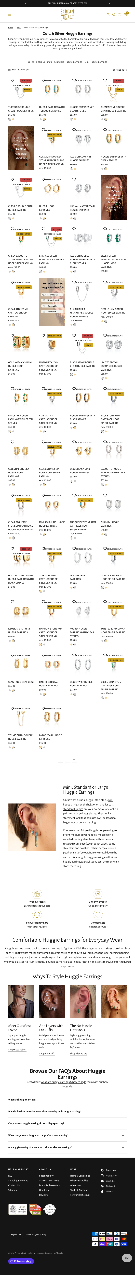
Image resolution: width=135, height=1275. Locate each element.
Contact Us (14, 1185)
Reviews (43, 1195)
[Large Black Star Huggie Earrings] (83, 451)
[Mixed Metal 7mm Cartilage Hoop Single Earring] (52, 344)
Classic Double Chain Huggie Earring (20, 208)
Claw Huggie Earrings (21, 682)
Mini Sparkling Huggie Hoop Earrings (52, 524)
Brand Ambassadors (49, 1185)
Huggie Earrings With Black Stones (82, 417)
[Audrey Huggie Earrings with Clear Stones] (83, 611)
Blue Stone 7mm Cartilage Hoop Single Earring (110, 419)
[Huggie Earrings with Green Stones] (114, 139)
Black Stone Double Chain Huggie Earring (82, 364)
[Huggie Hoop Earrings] (52, 188)
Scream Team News (49, 1180)
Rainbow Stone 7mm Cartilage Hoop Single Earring (51, 632)
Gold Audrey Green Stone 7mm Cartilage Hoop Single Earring (51, 160)
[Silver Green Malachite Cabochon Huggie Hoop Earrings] (114, 238)
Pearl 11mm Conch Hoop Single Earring (113, 311)
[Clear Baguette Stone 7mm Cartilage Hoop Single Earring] (21, 504)
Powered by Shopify (54, 1253)
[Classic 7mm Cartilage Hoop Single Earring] (52, 398)
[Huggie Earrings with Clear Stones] (83, 89)
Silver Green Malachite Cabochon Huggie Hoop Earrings (113, 261)
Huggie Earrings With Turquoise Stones (52, 109)
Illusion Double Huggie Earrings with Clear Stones (82, 259)
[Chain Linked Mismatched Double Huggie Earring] (83, 291)
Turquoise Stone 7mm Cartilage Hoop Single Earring (83, 525)
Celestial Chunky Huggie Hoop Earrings (18, 472)
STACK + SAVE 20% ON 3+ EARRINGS (84, 3)
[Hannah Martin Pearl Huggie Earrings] (83, 188)
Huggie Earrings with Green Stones (113, 158)
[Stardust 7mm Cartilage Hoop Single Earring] (52, 557)
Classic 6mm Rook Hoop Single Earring (113, 577)
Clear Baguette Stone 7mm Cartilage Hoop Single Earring (20, 525)
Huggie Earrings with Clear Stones (82, 109)
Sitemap (12, 1190)
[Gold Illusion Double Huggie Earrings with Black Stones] (21, 557)
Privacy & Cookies (79, 1180)
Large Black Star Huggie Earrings (80, 470)
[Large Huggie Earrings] (83, 557)
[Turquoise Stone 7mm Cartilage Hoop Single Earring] (83, 504)
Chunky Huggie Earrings (110, 524)
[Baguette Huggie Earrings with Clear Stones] (114, 451)
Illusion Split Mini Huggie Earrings (19, 630)
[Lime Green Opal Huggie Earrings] (52, 664)
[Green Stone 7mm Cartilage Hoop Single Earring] (114, 664)
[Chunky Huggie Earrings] (114, 504)
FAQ (10, 1176)
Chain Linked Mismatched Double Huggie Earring (81, 312)
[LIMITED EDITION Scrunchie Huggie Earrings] (114, 344)
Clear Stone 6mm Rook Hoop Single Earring (49, 472)
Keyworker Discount (80, 1195)
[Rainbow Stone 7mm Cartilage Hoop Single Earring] (52, 611)
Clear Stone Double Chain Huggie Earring (113, 109)
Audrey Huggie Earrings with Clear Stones (82, 632)
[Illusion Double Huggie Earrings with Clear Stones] (83, 238)
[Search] (114, 14)
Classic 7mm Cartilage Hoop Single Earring (48, 419)
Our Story (44, 1190)
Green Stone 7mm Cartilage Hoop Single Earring (111, 685)
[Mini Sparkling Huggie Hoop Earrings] (52, 504)
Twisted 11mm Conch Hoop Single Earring (113, 630)
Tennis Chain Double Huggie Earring (20, 737)
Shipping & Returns (18, 1180)
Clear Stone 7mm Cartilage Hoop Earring (18, 312)
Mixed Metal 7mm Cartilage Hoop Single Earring (48, 366)
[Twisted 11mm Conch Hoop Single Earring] (114, 611)
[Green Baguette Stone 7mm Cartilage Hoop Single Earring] (21, 238)
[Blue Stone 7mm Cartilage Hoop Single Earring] (114, 398)
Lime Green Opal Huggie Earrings (49, 684)
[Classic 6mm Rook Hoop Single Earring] (114, 557)
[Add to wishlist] (12, 80)
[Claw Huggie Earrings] (21, 664)
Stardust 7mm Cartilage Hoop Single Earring (48, 579)
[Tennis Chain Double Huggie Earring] (21, 717)
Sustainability (46, 1176)
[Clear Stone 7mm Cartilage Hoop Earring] (21, 291)
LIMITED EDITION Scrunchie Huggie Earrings (111, 366)
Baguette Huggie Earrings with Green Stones (20, 419)
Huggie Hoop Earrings (46, 208)
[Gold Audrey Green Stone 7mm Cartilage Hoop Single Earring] (52, 139)
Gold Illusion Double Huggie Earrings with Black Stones (21, 579)
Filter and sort (21, 69)
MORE (73, 1169)
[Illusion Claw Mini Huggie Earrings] (83, 139)
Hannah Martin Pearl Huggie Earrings (82, 208)
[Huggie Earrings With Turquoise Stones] (52, 89)
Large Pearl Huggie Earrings (50, 737)
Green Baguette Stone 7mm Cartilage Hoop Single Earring (20, 259)
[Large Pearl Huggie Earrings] (52, 717)
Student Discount (79, 1190)
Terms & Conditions (80, 1176)
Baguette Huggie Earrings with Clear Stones (113, 472)
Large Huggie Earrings (40, 62)
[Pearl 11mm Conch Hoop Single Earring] (114, 291)
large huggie (83, 814)
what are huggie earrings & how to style (63, 1082)
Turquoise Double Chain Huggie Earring (21, 109)
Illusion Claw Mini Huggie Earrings (81, 158)
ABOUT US (45, 1169)
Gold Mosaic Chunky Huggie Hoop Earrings (20, 366)
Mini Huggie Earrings (96, 62)
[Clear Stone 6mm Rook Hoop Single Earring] (52, 451)
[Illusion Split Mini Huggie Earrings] (21, 611)
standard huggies (73, 809)
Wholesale (75, 1185)
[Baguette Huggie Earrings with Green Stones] (21, 398)
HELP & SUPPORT (18, 1169)
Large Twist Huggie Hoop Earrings (81, 684)
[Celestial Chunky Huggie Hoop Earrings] (21, 451)
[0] (124, 14)
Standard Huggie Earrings (68, 62)
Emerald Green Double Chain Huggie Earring (51, 259)
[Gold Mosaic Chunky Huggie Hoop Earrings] (21, 344)
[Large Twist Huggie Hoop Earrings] (83, 664)
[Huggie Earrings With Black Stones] (83, 398)
